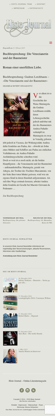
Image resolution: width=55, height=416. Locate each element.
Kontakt (14, 405)
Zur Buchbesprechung (13, 195)
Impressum (23, 405)
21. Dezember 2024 (25, 314)
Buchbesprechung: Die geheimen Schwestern (14, 220)
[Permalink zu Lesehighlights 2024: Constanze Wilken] (10, 303)
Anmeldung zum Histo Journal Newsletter (20, 256)
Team (41, 405)
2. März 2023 (23, 349)
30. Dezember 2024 (25, 278)
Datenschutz (32, 405)
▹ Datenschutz (35, 8)
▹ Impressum (18, 8)
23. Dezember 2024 (25, 296)
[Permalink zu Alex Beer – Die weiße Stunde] (10, 338)
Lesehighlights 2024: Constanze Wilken (34, 298)
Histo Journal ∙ (36, 399)
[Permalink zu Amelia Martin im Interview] (10, 356)
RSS (33, 392)
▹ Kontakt (40, 4)
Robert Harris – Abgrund (28, 315)
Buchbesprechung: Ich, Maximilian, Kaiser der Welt (40, 220)
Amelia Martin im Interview (29, 351)
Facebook (22, 392)
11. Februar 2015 (19, 48)
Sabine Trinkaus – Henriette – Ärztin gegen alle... (34, 281)
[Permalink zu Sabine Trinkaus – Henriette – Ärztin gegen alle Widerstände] (10, 285)
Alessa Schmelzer (31, 407)
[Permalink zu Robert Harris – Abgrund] (10, 320)
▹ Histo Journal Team (21, 4)
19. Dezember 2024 (25, 331)
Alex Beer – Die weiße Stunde (30, 333)
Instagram (27, 392)
